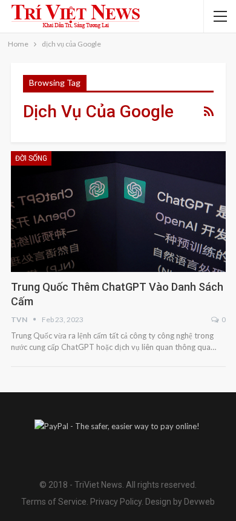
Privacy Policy (116, 501)
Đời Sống (31, 158)
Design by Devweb (179, 501)
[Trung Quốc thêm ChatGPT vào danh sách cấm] (118, 211)
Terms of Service (54, 501)
